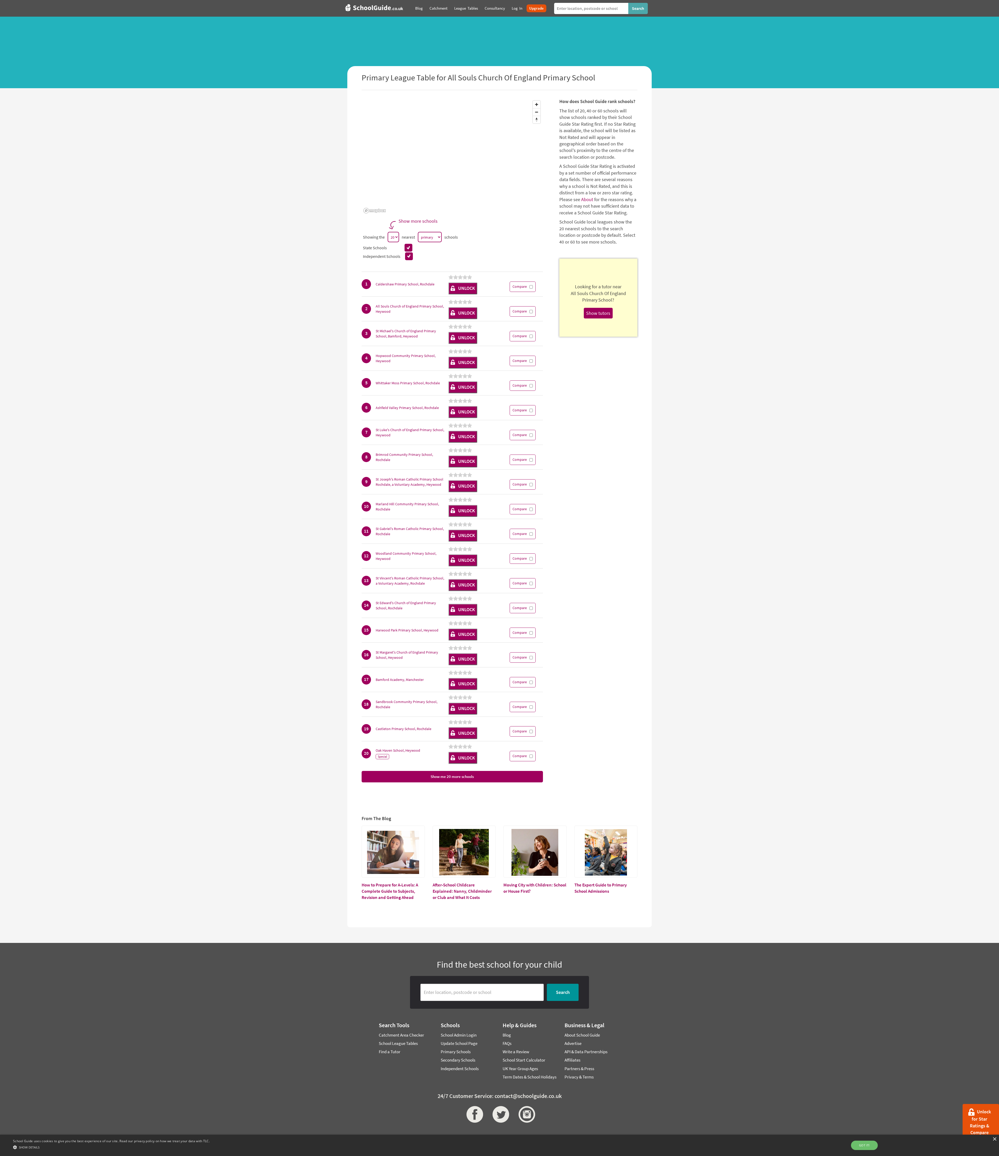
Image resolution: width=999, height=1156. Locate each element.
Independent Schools (460, 1068)
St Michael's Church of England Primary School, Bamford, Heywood (406, 334)
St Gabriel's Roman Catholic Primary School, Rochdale (410, 531)
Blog (507, 1035)
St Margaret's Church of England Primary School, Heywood (407, 655)
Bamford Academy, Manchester (400, 679)
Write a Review (516, 1052)
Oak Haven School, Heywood (398, 750)
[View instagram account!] (525, 1114)
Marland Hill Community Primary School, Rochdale (407, 507)
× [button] (994, 1139)
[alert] (499, 1145)
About (587, 199)
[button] (111, 1147)
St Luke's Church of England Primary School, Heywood (410, 432)
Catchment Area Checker (401, 1035)
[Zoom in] (536, 104)
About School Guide (582, 1035)
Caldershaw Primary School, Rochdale (405, 284)
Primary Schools (456, 1052)
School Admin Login (459, 1035)
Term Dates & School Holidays (529, 1077)
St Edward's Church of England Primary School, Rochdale (406, 605)
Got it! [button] (864, 1145)
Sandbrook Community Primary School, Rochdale (406, 704)
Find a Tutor (389, 1052)
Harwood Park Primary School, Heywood (407, 630)
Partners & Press (579, 1068)
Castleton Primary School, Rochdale (403, 728)
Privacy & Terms (579, 1077)
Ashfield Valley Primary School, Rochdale (407, 407)
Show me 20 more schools (452, 776)
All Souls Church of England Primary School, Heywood (410, 309)
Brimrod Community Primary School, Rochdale (404, 457)
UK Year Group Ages (520, 1068)
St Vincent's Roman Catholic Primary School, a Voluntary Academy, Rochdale (410, 581)
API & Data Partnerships (586, 1052)
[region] (452, 156)
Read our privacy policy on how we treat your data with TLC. (164, 1141)
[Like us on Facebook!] (473, 1114)
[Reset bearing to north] (536, 119)
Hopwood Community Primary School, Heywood (406, 358)
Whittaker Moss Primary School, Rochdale (408, 383)
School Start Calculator (524, 1060)
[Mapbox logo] (374, 211)
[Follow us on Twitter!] (499, 1114)
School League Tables (398, 1043)
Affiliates (572, 1060)
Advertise (573, 1043)
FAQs (507, 1043)
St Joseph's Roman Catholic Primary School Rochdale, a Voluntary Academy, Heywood (409, 482)
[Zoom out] (536, 112)
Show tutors (598, 313)
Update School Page (459, 1043)
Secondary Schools (458, 1060)
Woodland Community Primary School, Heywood (406, 556)
